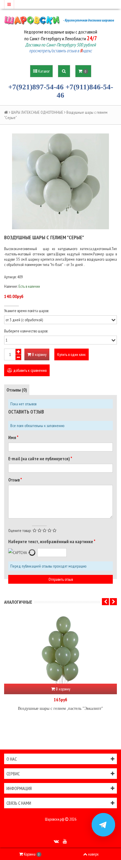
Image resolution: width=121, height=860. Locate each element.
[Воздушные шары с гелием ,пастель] (60, 648)
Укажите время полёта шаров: (26, 310)
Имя (12, 437)
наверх (93, 854)
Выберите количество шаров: (26, 331)
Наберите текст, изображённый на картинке (51, 541)
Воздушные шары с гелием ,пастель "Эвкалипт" (60, 708)
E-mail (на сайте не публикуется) (39, 458)
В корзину (38, 354)
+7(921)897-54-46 (36, 87)
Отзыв (14, 480)
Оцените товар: (19, 530)
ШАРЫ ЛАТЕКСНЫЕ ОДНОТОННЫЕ (37, 112)
